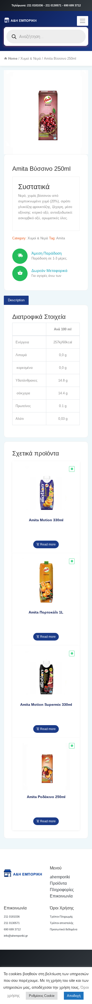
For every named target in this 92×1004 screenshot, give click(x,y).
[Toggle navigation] (82, 21)
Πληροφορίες (62, 890)
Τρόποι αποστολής (61, 922)
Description (16, 300)
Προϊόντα (58, 883)
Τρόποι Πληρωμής (61, 916)
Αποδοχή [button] (73, 996)
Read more (47, 544)
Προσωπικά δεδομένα (63, 929)
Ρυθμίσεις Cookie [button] (41, 996)
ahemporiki (60, 877)
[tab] (16, 300)
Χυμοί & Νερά (30, 58)
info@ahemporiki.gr (16, 935)
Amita (60, 238)
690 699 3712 (12, 929)
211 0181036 (12, 916)
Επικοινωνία (61, 896)
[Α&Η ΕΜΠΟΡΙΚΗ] (21, 19)
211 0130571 (12, 922)
